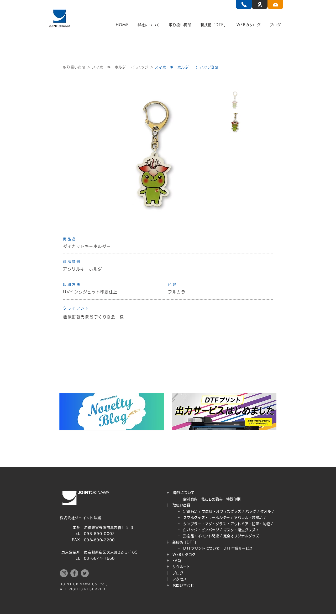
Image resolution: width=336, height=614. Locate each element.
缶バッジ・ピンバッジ (201, 530)
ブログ (177, 573)
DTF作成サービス (238, 548)
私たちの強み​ (212, 499)
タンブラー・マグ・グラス (204, 524)
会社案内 (190, 499)
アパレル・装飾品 (248, 517)
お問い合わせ (183, 585)
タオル (265, 511)
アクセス (179, 579)
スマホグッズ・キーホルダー (206, 517)
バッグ (250, 511)
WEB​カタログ (184, 554)
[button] (148, 25)
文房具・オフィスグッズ (221, 511)
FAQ (176, 560)
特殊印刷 (233, 499)
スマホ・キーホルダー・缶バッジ (120, 67)
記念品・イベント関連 (201, 536)
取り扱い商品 (74, 67)
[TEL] (244, 4)
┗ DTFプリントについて (194, 548)
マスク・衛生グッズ (239, 530)
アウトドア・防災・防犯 (250, 524)
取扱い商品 (181, 505)
